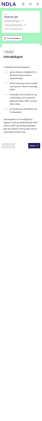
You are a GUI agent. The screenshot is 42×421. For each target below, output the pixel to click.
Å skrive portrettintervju (13, 25)
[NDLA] (9, 4)
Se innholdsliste (14, 38)
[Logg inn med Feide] (23, 4)
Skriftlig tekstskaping (12, 21)
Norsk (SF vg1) (11, 16)
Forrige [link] (10, 146)
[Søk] (30, 4)
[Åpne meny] (37, 4)
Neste (32, 146)
